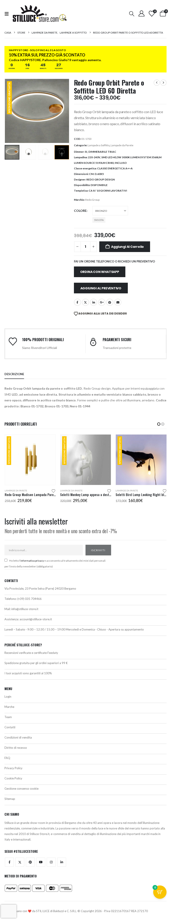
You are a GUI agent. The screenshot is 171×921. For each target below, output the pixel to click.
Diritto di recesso (15, 747)
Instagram (51, 862)
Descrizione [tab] (14, 374)
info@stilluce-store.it (24, 609)
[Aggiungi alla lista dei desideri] (53, 491)
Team (8, 717)
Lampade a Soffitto (99, 145)
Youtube (40, 862)
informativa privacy (32, 560)
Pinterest (109, 302)
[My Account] (141, 13)
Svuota (99, 219)
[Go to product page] (141, 459)
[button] (8, 14)
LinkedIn (93, 302)
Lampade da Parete (122, 145)
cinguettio (85, 302)
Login (7, 696)
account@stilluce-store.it (36, 619)
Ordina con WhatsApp (99, 272)
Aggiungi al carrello (127, 246)
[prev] (157, 83)
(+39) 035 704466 (29, 599)
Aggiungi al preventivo (100, 288)
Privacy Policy (13, 768)
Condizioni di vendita (18, 737)
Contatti (9, 727)
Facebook (77, 302)
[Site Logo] (40, 13)
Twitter (19, 862)
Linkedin (61, 862)
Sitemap (9, 799)
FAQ (7, 758)
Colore (80, 210)
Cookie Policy (13, 778)
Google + (101, 302)
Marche (9, 707)
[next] (163, 83)
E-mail (117, 302)
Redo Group (92, 199)
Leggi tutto (159, 442)
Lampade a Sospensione (129, 490)
